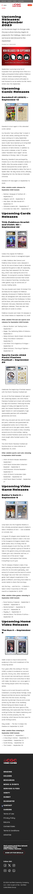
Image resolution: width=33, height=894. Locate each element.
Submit (29, 5)
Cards (14, 1)
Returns (7, 822)
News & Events (11, 784)
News (3, 8)
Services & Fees (12, 789)
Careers (8, 810)
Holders (8, 776)
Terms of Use (9, 814)
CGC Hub (4, 1)
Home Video (21, 1)
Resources (9, 780)
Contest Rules (9, 826)
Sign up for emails (14, 853)
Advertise (7, 835)
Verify (7, 793)
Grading (8, 772)
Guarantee (9, 801)
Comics (9, 1)
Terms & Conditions (11, 831)
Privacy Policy (9, 818)
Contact (8, 805)
